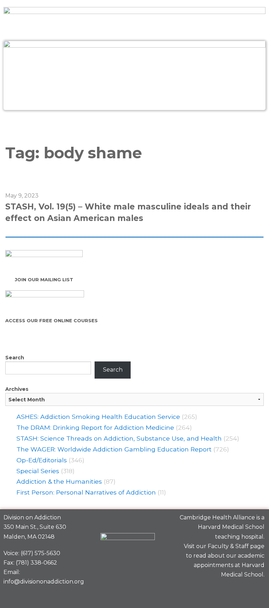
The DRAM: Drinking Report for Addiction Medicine (95, 427)
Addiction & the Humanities (59, 481)
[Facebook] (207, 591)
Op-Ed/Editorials (41, 460)
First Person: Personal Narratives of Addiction (86, 492)
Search (14, 357)
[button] (134, 125)
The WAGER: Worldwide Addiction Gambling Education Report (114, 449)
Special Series (37, 471)
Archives (16, 389)
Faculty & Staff (228, 546)
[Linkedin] (231, 591)
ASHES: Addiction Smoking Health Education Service (98, 416)
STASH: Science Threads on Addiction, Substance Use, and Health (119, 438)
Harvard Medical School (231, 527)
